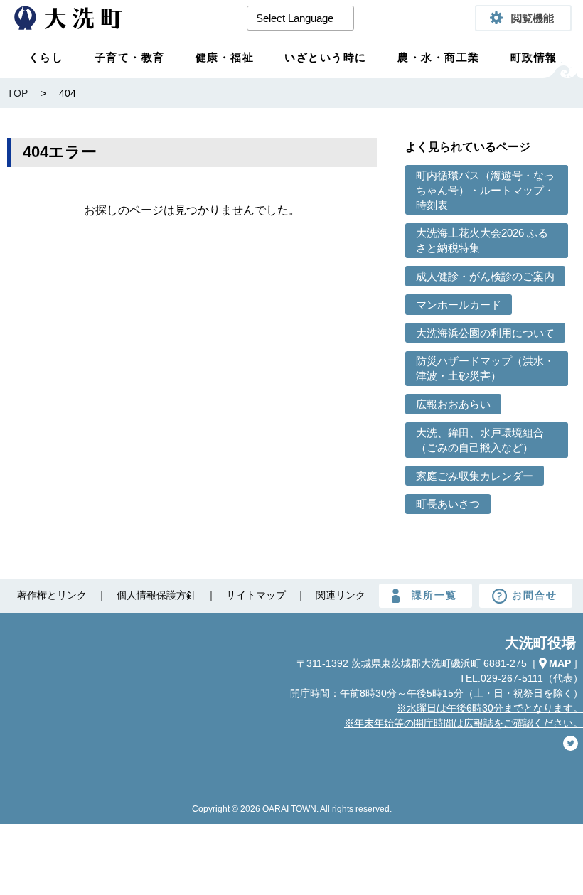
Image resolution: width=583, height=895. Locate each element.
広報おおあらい (453, 404)
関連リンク (340, 595)
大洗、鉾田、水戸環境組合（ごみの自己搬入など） (480, 440)
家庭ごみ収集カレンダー (474, 476)
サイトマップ (256, 595)
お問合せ (534, 595)
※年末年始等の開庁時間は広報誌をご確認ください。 (463, 723)
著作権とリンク (52, 595)
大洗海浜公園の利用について (485, 333)
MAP (560, 663)
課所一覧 (434, 595)
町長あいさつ (448, 504)
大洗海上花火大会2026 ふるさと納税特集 (482, 240)
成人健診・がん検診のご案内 (485, 276)
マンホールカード (458, 305)
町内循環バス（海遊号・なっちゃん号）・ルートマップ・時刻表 (485, 190)
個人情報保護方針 (156, 595)
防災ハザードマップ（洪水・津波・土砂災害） (485, 368)
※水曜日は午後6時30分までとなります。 (490, 708)
